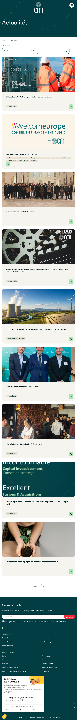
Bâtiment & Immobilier (49, 667)
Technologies (46, 656)
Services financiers (48, 664)
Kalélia (19, 717)
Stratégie (5, 638)
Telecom (5, 664)
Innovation (45, 638)
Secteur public (7, 660)
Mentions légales (54, 717)
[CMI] (38, 7)
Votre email (8, 616)
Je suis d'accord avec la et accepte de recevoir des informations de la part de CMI (35, 622)
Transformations (7, 645)
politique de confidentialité (29, 621)
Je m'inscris (69, 617)
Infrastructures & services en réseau (14, 671)
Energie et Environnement (10, 667)
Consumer (45, 660)
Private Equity (7, 642)
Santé (4, 656)
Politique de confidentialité (35, 717)
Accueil (4, 40)
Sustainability (46, 642)
